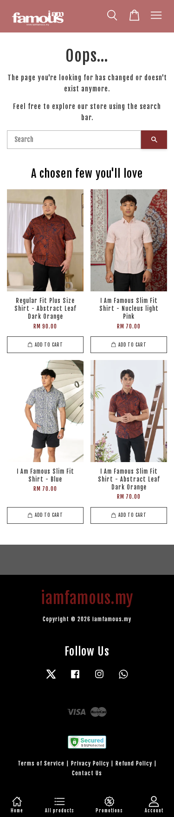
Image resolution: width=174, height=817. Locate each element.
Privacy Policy (90, 763)
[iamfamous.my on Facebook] (75, 678)
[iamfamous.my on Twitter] (51, 678)
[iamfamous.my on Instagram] (99, 678)
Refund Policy (134, 763)
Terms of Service (41, 763)
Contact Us (87, 773)
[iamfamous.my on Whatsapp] (123, 678)
